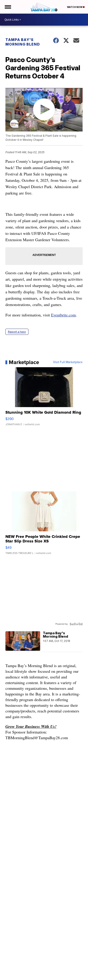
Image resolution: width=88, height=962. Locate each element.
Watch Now (75, 7)
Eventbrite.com (63, 315)
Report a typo (17, 331)
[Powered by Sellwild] (76, 624)
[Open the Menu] (7, 6)
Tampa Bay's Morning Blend (22, 41)
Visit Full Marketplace (68, 362)
